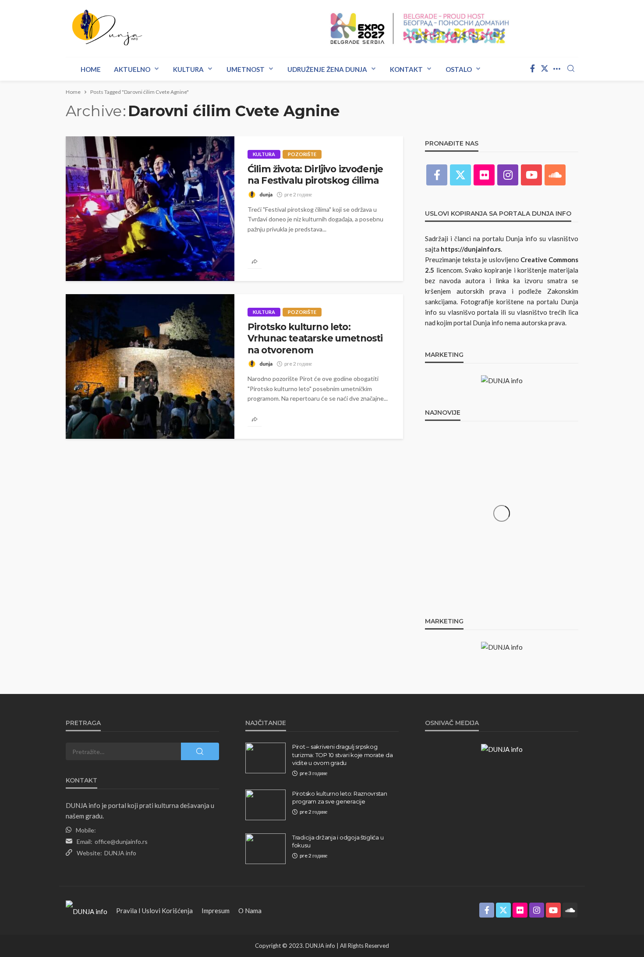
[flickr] (484, 175)
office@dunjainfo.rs (121, 841)
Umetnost (245, 69)
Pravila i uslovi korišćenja (154, 910)
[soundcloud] (555, 175)
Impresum (216, 910)
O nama (250, 910)
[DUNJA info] (114, 28)
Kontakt (406, 69)
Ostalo (459, 69)
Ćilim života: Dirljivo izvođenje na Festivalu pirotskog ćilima (315, 175)
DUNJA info (120, 853)
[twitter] (544, 68)
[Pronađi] (570, 68)
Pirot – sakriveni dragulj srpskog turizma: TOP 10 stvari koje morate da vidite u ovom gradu (342, 754)
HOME (91, 69)
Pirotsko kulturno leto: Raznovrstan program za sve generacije (339, 797)
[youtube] (531, 175)
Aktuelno (132, 69)
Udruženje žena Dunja (327, 69)
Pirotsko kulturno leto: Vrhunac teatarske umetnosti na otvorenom (315, 338)
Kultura (188, 69)
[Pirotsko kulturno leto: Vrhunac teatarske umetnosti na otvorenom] (150, 366)
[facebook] (532, 68)
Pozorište (302, 154)
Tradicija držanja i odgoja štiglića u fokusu (337, 841)
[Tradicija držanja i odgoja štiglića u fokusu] (265, 848)
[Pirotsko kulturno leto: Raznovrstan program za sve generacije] (265, 805)
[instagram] (508, 175)
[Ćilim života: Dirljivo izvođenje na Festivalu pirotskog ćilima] (150, 208)
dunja (265, 194)
